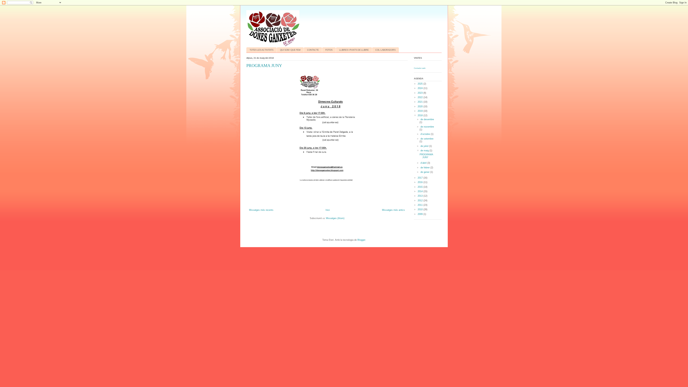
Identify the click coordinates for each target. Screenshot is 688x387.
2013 (420, 195)
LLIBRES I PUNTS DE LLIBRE (354, 50)
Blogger (361, 240)
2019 (420, 111)
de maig (425, 150)
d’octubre (426, 134)
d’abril (424, 163)
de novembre (427, 126)
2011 (420, 205)
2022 (420, 97)
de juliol (425, 146)
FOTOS (329, 50)
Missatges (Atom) (335, 218)
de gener (425, 172)
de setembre (427, 138)
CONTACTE (313, 50)
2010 (420, 209)
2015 (420, 187)
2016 (420, 182)
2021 (420, 101)
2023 (420, 93)
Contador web (420, 68)
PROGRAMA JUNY (264, 65)
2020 (420, 106)
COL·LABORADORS (385, 50)
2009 (420, 214)
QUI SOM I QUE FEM (290, 50)
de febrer (425, 167)
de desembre (427, 119)
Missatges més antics (393, 210)
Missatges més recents (261, 210)
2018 (420, 115)
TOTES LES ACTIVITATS (261, 50)
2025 (420, 83)
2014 (420, 191)
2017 (420, 177)
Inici (328, 210)
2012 (420, 200)
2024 (420, 88)
